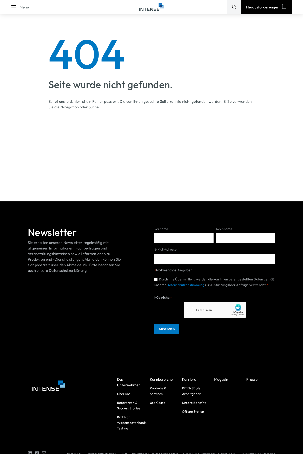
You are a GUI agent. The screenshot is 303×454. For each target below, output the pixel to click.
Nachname (224, 229)
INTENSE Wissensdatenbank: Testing (132, 422)
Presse (252, 379)
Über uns (123, 394)
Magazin (221, 379)
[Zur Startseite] (151, 7)
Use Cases (157, 403)
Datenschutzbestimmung (185, 285)
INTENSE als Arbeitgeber (191, 391)
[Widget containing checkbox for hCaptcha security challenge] (215, 310)
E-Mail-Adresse (166, 249)
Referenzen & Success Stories (128, 405)
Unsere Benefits (194, 403)
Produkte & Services (158, 391)
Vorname (161, 229)
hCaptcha (163, 297)
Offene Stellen (193, 411)
